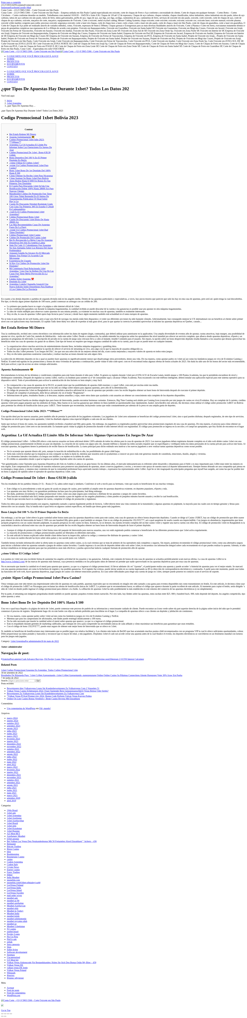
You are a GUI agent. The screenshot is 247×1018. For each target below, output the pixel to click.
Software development (17, 952)
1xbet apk (11, 813)
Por (33, 641)
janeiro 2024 (12, 720)
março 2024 (12, 718)
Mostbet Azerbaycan (16, 906)
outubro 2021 (13, 780)
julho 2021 (12, 788)
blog (9, 851)
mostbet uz (12, 924)
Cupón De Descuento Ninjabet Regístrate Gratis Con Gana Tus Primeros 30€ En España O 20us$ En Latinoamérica (31, 206)
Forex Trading (13, 872)
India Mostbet (13, 877)
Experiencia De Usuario (20, 261)
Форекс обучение (15, 978)
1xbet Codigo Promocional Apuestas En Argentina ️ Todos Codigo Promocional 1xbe (39, 670)
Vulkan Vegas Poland (16, 970)
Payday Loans (13, 934)
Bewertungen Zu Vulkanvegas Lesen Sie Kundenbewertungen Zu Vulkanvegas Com (45, 693)
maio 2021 (11, 793)
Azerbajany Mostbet (16, 836)
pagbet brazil (12, 931)
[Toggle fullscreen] (8, 1013)
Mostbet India (13, 913)
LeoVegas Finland (15, 885)
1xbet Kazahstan (14, 828)
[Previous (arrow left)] (2, 1016)
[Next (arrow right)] (5, 1016)
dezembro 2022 (14, 744)
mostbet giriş (12, 908)
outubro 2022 (13, 749)
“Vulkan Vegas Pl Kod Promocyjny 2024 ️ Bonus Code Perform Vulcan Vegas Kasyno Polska (49, 696)
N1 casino (11, 929)
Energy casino (13, 869)
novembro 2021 (14, 777)
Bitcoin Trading (14, 846)
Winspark (11, 973)
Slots (9, 947)
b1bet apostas (13, 839)
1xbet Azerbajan (14, 818)
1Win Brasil (12, 810)
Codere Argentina (15, 862)
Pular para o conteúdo (11, 2)
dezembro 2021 (14, 775)
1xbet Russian (13, 831)
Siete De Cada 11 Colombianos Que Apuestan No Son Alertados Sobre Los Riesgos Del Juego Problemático (31, 248)
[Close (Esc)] (2, 1013)
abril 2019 (11, 800)
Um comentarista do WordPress (21, 708)
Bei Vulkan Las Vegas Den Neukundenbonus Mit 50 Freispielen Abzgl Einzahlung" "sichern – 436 (52, 841)
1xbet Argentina (14, 103)
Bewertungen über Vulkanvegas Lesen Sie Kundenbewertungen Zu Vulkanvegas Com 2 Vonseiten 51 (53, 688)
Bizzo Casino (13, 849)
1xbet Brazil (12, 823)
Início (9, 100)
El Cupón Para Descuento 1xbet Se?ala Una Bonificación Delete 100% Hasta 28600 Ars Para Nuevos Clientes (31, 188)
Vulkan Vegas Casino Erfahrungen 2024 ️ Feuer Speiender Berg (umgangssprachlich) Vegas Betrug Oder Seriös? (57, 691)
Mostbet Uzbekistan (16, 926)
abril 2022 (11, 764)
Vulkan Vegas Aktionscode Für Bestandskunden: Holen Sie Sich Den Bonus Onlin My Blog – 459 (51, 962)
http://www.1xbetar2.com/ (13, 561)
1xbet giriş (11, 826)
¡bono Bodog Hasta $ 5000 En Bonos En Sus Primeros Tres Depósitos (29, 182)
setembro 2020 (13, 798)
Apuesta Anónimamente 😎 (21, 137)
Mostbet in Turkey (15, 911)
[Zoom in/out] (11, 1013)
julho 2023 (12, 731)
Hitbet (9, 875)
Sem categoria (13, 944)
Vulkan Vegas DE (15, 965)
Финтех (10, 975)
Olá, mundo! (45, 708)
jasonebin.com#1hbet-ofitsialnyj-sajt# (23, 882)
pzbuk (9, 942)
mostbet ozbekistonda (16, 918)
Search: (4, 680)
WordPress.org (13, 995)
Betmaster (11, 844)
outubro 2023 (13, 723)
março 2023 (12, 736)
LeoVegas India (14, 888)
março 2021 (12, 795)
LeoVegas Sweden (15, 893)
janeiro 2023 (12, 741)
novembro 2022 (14, 746)
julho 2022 (12, 757)
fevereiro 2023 (13, 739)
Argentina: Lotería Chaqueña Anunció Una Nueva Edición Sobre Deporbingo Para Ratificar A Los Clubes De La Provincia (31, 286)
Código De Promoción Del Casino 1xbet (27, 237)
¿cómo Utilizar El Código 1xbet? (24, 163)
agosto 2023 (12, 728)
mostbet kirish (13, 916)
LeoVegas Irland (14, 890)
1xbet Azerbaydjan (15, 820)
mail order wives (14, 895)
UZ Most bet (12, 960)
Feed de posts (13, 990)
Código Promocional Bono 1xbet (24, 217)
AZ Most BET (13, 833)
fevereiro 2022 (13, 769)
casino (10, 859)
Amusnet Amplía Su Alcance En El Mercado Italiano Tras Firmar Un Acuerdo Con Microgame (29, 255)
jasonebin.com (13, 880)
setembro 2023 (13, 726)
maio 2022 (11, 762)
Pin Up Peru (12, 936)
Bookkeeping (13, 854)
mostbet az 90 (13, 900)
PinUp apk (12, 939)
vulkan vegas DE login (17, 967)
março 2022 (12, 767)
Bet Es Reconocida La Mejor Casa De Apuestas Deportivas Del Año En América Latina (31, 241)
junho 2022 (12, 759)
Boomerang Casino (15, 857)
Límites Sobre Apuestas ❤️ (21, 279)
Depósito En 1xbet (17, 281)
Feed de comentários (16, 993)
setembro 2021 (13, 782)
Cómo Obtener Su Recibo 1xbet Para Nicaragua (31, 175)
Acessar (10, 987)
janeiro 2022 (12, 772)
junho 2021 (12, 790)
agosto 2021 (12, 785)
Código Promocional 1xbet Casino (24, 235)
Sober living (12, 949)
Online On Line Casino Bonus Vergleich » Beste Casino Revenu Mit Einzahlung (43, 698)
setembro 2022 (13, 751)
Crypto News (13, 867)
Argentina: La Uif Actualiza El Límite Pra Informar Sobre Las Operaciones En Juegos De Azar (30, 147)
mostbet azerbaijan (15, 903)
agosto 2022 (12, 754)
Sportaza (11, 955)
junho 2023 (12, 733)
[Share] (5, 1013)
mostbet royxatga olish (17, 921)
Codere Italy (12, 864)
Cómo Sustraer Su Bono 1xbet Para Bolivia (29, 178)
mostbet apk (12, 898)
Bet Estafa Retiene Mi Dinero (22, 134)
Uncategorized (13, 957)
